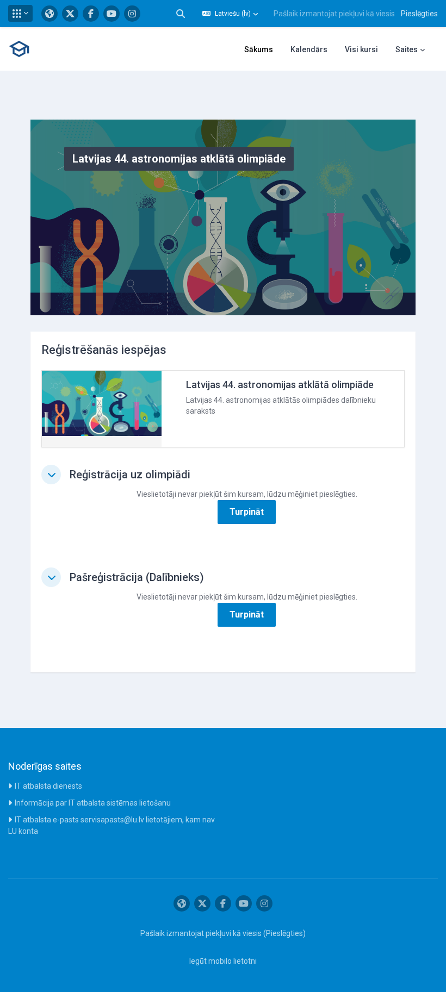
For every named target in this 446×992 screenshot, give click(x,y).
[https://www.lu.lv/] (49, 13)
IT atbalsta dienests (48, 786)
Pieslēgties (419, 13)
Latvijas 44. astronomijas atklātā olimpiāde (280, 384)
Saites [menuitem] (406, 49)
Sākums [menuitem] (258, 49)
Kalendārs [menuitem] (308, 49)
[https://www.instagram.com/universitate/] (132, 13)
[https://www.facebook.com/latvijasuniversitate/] (91, 13)
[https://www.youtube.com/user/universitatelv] (111, 13)
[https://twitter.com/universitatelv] (70, 13)
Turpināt (247, 512)
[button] (20, 13)
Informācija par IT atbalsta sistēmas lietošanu (93, 802)
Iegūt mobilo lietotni (223, 961)
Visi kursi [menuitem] (361, 49)
